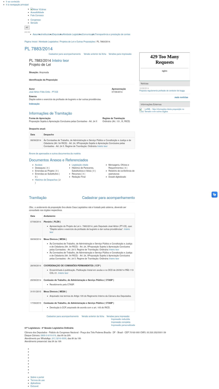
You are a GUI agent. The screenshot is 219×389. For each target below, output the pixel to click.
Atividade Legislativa (72, 34)
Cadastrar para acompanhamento (65, 53)
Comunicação (88, 34)
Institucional (47, 34)
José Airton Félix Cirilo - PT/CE (43, 91)
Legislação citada (80, 164)
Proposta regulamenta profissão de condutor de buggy (162, 90)
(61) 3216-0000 (59, 338)
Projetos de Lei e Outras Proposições (77, 41)
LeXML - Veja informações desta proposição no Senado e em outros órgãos (164, 110)
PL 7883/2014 (39, 48)
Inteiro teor (60, 60)
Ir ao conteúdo (13, 1)
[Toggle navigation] (26, 32)
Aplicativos (36, 383)
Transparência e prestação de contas (112, 34)
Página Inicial (31, 41)
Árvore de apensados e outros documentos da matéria (55, 153)
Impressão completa (120, 322)
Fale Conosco (37, 15)
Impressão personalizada (123, 324)
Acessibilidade (37, 12)
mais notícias (181, 97)
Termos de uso (38, 380)
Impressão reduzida (120, 319)
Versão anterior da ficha (95, 53)
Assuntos (37, 34)
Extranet (34, 386)
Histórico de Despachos (46, 179)
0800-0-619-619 (48, 335)
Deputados (58, 34)
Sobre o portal (37, 377)
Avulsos (38, 164)
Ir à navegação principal (17, 4)
